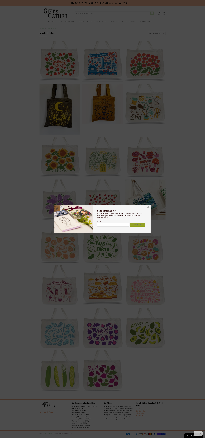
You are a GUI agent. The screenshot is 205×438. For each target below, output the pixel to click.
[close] (148, 207)
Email (99, 221)
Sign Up (137, 225)
